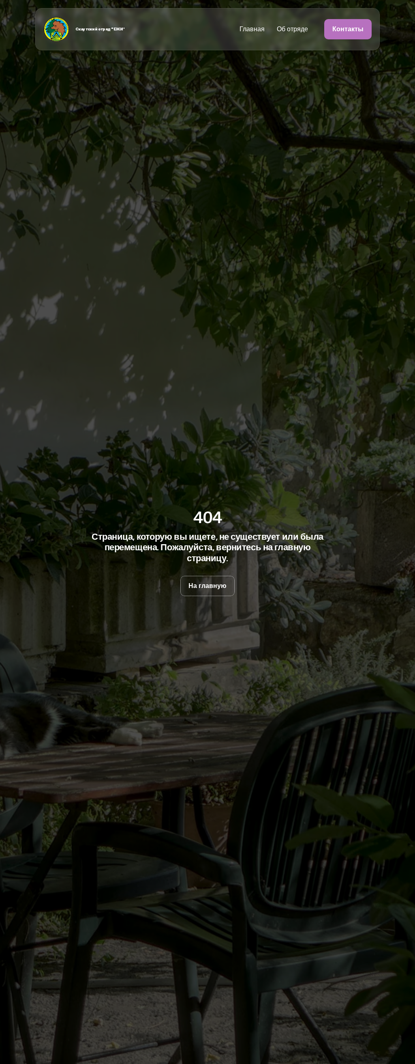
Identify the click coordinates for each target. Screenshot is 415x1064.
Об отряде (292, 29)
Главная (252, 29)
